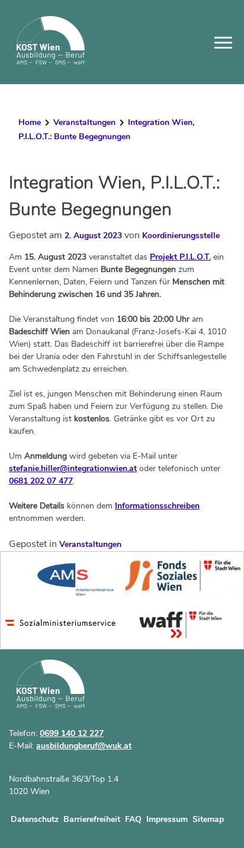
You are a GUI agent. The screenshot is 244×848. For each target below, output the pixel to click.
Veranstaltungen (84, 122)
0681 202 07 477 (41, 481)
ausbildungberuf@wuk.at (83, 745)
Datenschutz (35, 819)
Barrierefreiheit (91, 819)
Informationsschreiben (157, 505)
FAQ (133, 819)
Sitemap (208, 819)
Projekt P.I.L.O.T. (180, 257)
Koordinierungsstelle (181, 235)
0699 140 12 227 (72, 733)
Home (29, 122)
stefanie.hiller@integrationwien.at (73, 468)
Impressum (167, 819)
